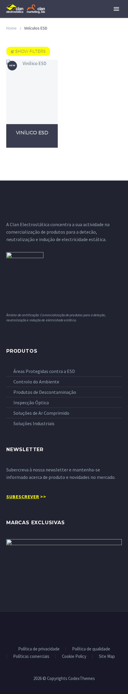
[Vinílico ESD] (32, 92)
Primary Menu (116, 8)
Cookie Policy (74, 656)
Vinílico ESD (32, 132)
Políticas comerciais (31, 656)
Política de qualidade (91, 649)
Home (11, 28)
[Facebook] (56, 627)
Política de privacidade (39, 649)
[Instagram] (71, 627)
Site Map (107, 656)
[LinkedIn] (64, 627)
